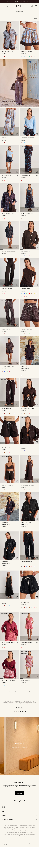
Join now (19, 793)
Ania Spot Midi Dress (27, 213)
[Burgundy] (21, 142)
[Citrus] (26, 56)
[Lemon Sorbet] (34, 293)
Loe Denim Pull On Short (6, 447)
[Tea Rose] (4, 293)
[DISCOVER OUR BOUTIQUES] (19, 746)
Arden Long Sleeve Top (28, 138)
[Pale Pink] (31, 566)
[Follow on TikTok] (15, 801)
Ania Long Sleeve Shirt (8, 213)
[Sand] (36, 607)
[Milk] (36, 293)
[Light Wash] (26, 413)
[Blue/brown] (21, 56)
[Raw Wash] (24, 450)
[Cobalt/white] (4, 371)
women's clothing (15, 701)
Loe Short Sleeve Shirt (28, 408)
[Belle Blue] (21, 293)
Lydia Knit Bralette (7, 485)
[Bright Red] (29, 293)
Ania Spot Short (6, 175)
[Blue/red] (24, 56)
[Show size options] (17, 51)
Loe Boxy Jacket (26, 446)
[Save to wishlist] (17, 47)
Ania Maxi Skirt (25, 175)
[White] (21, 375)
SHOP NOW (27, 1)
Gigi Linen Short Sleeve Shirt (26, 523)
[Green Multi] (29, 56)
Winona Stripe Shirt (8, 51)
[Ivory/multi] (34, 56)
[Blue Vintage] (21, 413)
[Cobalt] (26, 566)
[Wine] (26, 296)
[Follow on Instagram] (20, 801)
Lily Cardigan (25, 251)
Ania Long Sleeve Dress (8, 251)
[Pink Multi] (4, 180)
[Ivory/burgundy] (4, 56)
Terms (35, 844)
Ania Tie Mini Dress (26, 642)
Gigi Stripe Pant (6, 329)
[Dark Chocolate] (31, 293)
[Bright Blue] (24, 293)
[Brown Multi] (21, 180)
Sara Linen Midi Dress (27, 485)
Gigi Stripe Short (26, 51)
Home (15, 711)
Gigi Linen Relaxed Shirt (6, 523)
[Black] (21, 566)
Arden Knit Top (25, 288)
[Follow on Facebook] (24, 801)
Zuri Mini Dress (25, 680)
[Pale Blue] (24, 142)
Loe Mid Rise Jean (7, 288)
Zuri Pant (4, 138)
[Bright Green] (26, 293)
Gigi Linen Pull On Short (25, 367)
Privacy (30, 844)
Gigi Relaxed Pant (7, 408)
